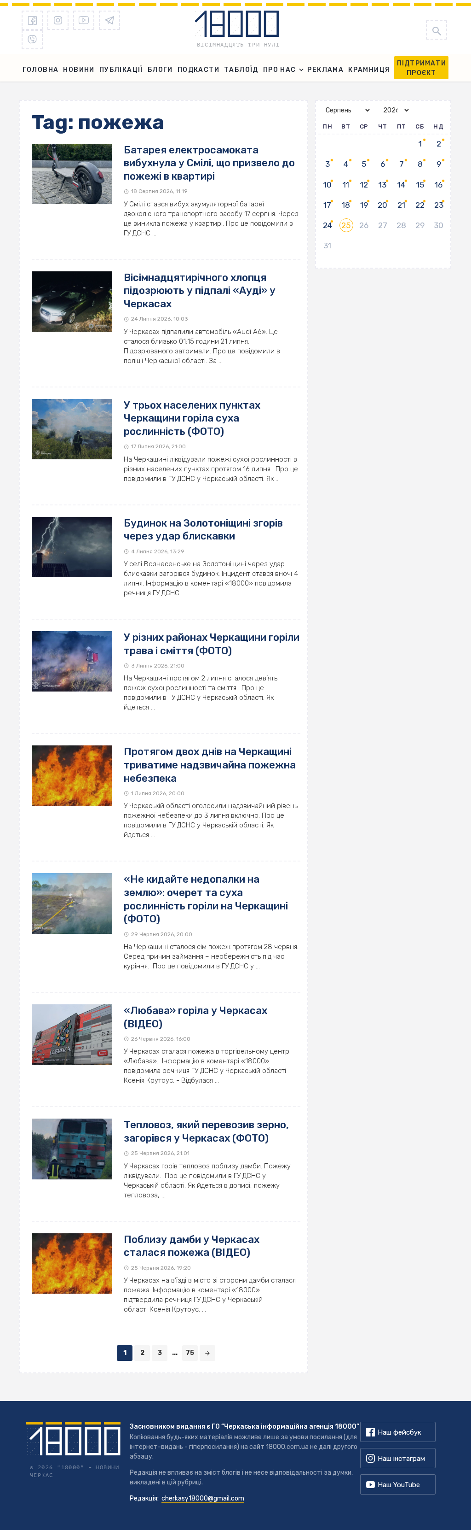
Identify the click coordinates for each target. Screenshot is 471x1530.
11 (346, 184)
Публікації (121, 70)
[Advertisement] (383, 337)
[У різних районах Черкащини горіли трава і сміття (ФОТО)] (72, 661)
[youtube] (84, 20)
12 (364, 184)
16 (438, 184)
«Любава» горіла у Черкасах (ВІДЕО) (195, 1017)
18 (346, 205)
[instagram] (58, 20)
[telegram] (109, 20)
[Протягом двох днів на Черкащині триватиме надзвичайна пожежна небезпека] (72, 775)
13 (382, 184)
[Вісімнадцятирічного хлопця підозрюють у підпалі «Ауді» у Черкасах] (72, 301)
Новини (78, 70)
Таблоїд (241, 70)
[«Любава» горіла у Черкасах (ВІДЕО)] (72, 1034)
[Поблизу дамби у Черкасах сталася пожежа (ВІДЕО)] (72, 1263)
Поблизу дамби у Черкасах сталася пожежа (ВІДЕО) (191, 1246)
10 (327, 184)
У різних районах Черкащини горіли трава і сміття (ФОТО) (211, 644)
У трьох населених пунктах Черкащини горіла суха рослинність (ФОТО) (192, 418)
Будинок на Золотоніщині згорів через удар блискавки (203, 530)
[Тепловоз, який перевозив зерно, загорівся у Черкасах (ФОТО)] (72, 1149)
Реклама (325, 70)
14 (401, 184)
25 (345, 225)
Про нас (279, 70)
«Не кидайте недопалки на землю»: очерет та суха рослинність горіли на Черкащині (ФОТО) (206, 899)
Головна (41, 70)
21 (401, 205)
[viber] (32, 39)
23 (438, 205)
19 (364, 205)
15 (420, 184)
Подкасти (198, 70)
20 (382, 205)
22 (420, 205)
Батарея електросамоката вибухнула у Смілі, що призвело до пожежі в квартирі (209, 163)
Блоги (160, 70)
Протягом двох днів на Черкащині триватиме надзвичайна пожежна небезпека (210, 764)
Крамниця (369, 70)
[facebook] (32, 20)
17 (327, 205)
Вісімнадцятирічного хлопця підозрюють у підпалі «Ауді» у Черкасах (200, 290)
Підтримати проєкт (421, 68)
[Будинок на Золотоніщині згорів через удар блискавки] (72, 547)
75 (190, 1353)
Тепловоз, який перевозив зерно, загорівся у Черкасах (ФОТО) (206, 1131)
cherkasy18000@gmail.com (202, 1498)
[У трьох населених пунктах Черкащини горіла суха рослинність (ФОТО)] (72, 429)
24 (327, 225)
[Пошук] (436, 30)
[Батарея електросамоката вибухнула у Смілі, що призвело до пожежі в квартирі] (72, 174)
